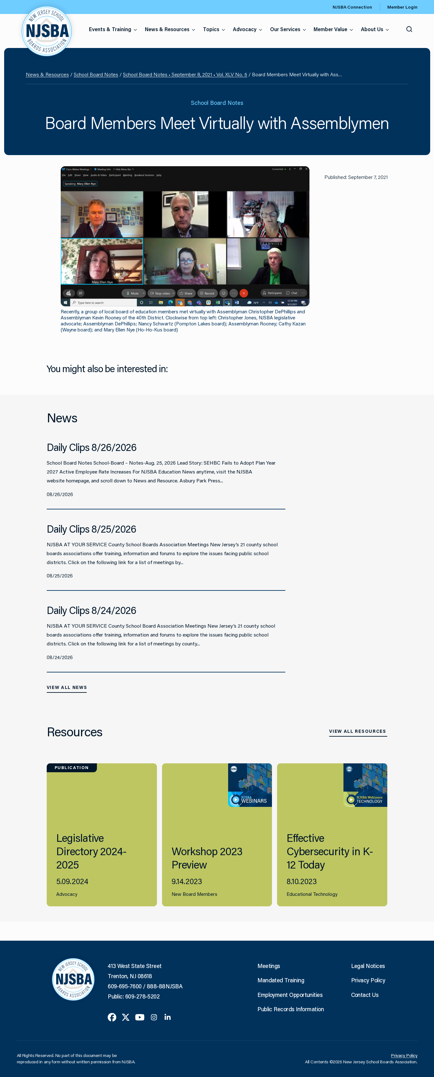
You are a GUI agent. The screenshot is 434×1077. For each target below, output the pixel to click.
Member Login (402, 7)
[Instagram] (154, 1016)
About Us (372, 29)
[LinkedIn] (167, 1016)
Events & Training (110, 29)
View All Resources (357, 731)
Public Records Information (290, 1009)
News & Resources (167, 29)
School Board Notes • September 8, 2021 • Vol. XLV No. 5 (185, 74)
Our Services (285, 29)
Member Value (330, 29)
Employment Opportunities (289, 995)
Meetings (268, 966)
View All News (67, 687)
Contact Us (365, 995)
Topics (211, 29)
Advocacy (244, 29)
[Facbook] (112, 1016)
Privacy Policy (368, 980)
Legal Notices (368, 966)
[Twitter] (125, 1016)
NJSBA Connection (352, 7)
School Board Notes (96, 74)
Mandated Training (280, 980)
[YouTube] (140, 1016)
